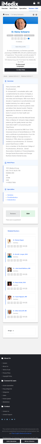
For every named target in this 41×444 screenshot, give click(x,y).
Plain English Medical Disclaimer (21, 433)
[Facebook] (2, 419)
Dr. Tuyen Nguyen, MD (20, 296)
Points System (7, 398)
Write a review (29, 441)
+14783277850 (20, 70)
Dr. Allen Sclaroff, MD (20, 311)
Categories (6, 392)
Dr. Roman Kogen (18, 240)
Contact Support (7, 414)
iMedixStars (6, 402)
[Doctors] (9, 3)
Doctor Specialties (8, 385)
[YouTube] (12, 419)
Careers (5, 363)
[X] (9, 419)
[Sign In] (34, 3)
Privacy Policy (6, 373)
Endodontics (18, 35)
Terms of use (6, 369)
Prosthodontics (29, 35)
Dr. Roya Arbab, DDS (19, 282)
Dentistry (10, 35)
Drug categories (7, 389)
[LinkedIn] (7, 419)
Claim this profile (20, 46)
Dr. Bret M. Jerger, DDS (20, 254)
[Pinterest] (14, 419)
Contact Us (6, 411)
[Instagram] (4, 419)
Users (4, 395)
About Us (5, 366)
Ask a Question (11, 441)
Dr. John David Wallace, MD (21, 268)
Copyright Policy (7, 376)
